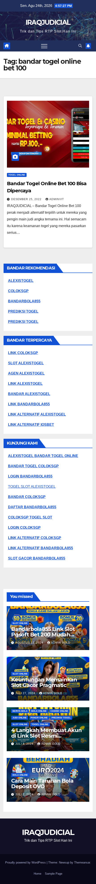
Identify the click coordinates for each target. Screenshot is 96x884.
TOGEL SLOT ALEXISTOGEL (32, 486)
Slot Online (20, 623)
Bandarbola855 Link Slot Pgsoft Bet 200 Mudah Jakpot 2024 (43, 634)
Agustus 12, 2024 (29, 642)
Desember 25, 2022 (26, 199)
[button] (80, 46)
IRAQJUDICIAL (48, 22)
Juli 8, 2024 (24, 743)
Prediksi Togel (61, 717)
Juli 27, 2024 (25, 693)
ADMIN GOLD (60, 642)
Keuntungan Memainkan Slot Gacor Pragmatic (44, 682)
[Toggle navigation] (44, 46)
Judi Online (20, 717)
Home (37, 873)
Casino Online (59, 711)
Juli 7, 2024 (24, 794)
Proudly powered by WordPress (26, 862)
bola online (39, 711)
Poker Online (39, 717)
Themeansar (82, 862)
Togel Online (16, 175)
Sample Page (53, 873)
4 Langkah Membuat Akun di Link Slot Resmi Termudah (46, 736)
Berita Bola (20, 711)
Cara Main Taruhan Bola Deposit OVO (42, 783)
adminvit (56, 199)
